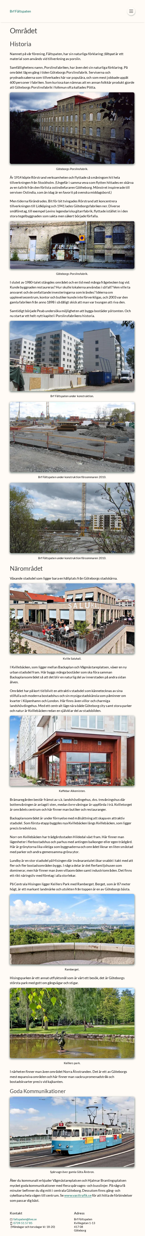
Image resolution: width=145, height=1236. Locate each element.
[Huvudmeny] (131, 11)
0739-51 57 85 (23, 1223)
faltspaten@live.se (25, 1219)
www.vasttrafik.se (78, 1195)
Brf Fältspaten (20, 11)
